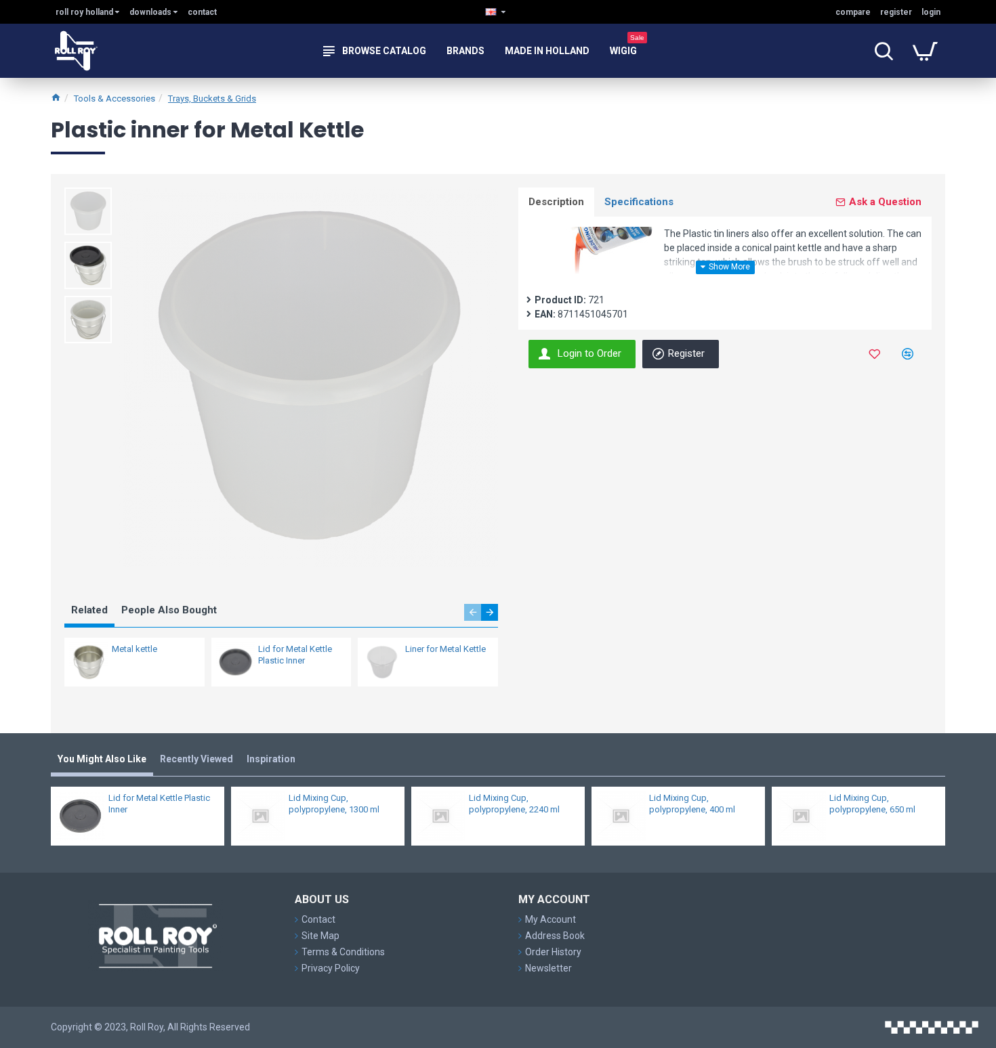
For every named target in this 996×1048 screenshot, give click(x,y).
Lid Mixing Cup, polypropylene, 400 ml (692, 803)
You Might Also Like (102, 759)
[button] (472, 612)
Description (556, 202)
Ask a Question (885, 202)
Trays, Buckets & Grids (212, 98)
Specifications (638, 202)
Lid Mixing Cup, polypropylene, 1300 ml (334, 803)
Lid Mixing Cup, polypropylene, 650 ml (872, 803)
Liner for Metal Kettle (445, 649)
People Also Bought (169, 610)
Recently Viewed (196, 759)
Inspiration (271, 759)
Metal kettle (134, 649)
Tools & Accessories (114, 98)
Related (89, 610)
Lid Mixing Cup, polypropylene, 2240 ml (514, 803)
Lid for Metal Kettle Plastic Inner (295, 654)
